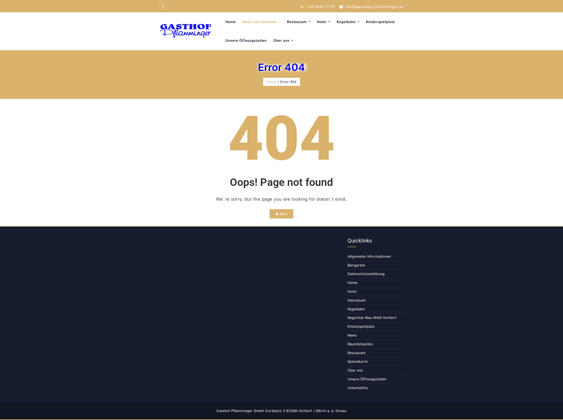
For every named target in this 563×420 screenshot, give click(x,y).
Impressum (356, 300)
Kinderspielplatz (380, 22)
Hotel (322, 22)
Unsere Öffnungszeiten (246, 41)
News (352, 335)
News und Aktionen (260, 22)
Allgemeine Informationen (369, 256)
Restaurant (297, 22)
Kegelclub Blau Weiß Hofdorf (371, 317)
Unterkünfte (357, 388)
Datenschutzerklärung (366, 274)
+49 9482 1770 (320, 6)
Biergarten (356, 265)
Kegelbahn (347, 22)
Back (283, 214)
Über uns (282, 41)
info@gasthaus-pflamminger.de (374, 6)
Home (230, 22)
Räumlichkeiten (360, 344)
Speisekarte (357, 361)
